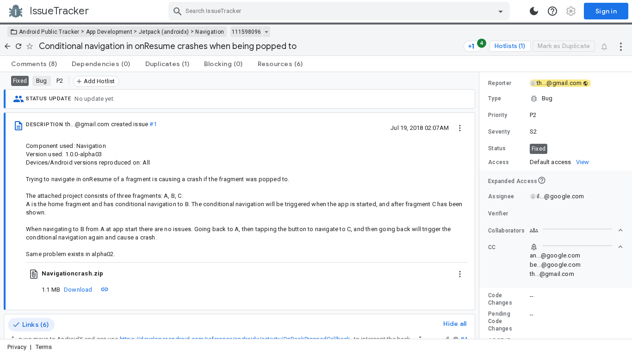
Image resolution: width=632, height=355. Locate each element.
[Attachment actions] (459, 273)
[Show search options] (500, 11)
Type (494, 98)
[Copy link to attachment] (104, 289)
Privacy (16, 346)
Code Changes (500, 299)
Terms (44, 346)
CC (492, 247)
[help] (552, 11)
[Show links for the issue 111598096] (266, 32)
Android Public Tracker (49, 32)
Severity (499, 132)
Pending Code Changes (500, 321)
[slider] (481, 205)
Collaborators (506, 230)
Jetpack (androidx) (164, 32)
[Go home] (7, 46)
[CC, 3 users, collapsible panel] (576, 247)
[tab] (34, 64)
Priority (497, 115)
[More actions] (620, 46)
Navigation (209, 32)
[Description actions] (459, 127)
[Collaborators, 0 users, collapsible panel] (576, 230)
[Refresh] (18, 46)
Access (498, 162)
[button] (555, 98)
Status (497, 148)
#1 (152, 124)
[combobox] (340, 11)
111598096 (246, 32)
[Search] (177, 11)
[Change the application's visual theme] (534, 11)
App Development (109, 32)
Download (78, 289)
